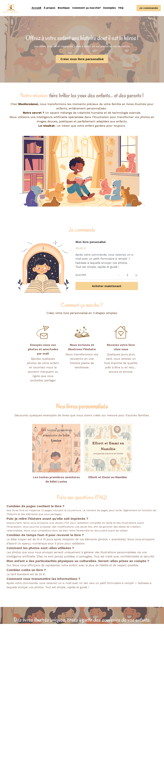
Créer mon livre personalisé (82, 59)
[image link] (56, 448)
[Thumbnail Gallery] (82, 171)
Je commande (148, 7)
